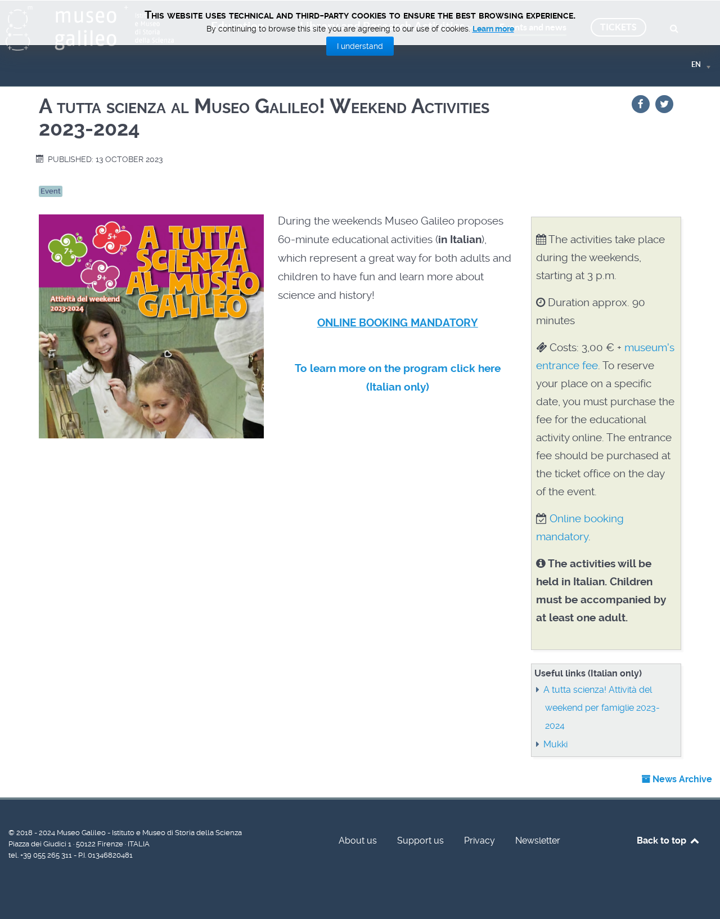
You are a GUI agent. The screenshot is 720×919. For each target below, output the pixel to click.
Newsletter (537, 840)
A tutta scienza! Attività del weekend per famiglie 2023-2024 (601, 707)
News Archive (681, 779)
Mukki (555, 744)
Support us (420, 840)
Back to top (662, 840)
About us (358, 840)
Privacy (479, 840)
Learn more (493, 28)
